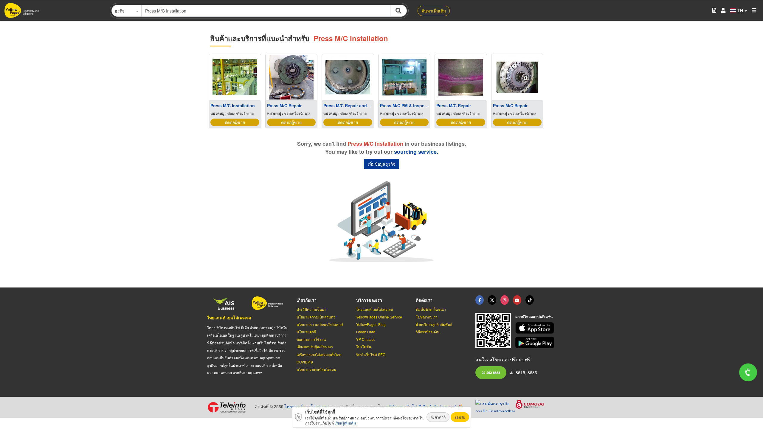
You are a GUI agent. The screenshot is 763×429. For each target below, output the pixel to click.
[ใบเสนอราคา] (714, 10)
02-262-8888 (491, 372)
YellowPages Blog (371, 324)
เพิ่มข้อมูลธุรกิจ (381, 164)
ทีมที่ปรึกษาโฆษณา (431, 309)
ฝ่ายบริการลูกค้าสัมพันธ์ (434, 324)
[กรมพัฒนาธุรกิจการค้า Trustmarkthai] (495, 405)
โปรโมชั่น (363, 346)
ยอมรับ (460, 416)
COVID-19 (305, 361)
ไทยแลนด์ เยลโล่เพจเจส (229, 318)
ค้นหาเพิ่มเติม (433, 11)
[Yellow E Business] (479, 300)
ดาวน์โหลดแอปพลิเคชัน (534, 316)
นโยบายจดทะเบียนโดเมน (316, 369)
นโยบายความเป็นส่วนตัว (316, 316)
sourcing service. (416, 152)
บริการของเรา (369, 300)
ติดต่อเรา (424, 300)
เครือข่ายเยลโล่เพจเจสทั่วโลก (319, 354)
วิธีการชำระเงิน (427, 331)
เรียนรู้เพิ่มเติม (345, 422)
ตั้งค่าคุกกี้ (438, 416)
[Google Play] (535, 342)
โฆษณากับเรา (427, 316)
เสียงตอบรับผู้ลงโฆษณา (315, 346)
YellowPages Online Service (379, 316)
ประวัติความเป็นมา (311, 309)
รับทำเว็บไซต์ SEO (370, 354)
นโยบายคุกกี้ (306, 331)
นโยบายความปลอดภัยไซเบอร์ (320, 324)
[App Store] (535, 328)
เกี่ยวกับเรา (307, 300)
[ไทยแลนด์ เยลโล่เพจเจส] (492, 300)
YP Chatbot (365, 339)
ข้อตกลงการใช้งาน (311, 339)
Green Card (365, 331)
